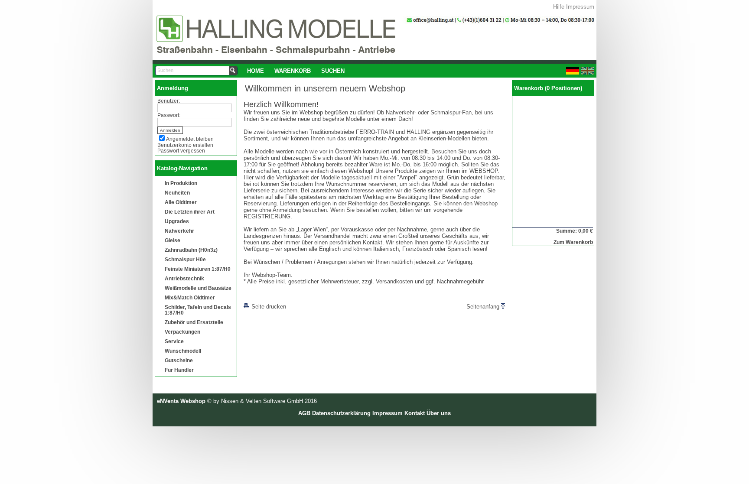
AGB (304, 413)
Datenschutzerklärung (341, 413)
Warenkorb (292, 71)
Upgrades (177, 221)
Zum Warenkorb (573, 242)
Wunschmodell (183, 351)
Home (255, 71)
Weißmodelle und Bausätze (198, 288)
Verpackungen (182, 332)
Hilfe (558, 6)
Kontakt (414, 413)
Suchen (333, 71)
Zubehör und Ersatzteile (194, 322)
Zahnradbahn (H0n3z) (191, 250)
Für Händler (179, 370)
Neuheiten (177, 192)
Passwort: (168, 115)
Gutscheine (179, 360)
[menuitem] (255, 71)
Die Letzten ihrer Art (190, 211)
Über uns (439, 413)
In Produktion (181, 183)
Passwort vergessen (181, 150)
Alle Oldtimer (181, 202)
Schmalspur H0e (185, 259)
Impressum (580, 6)
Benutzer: (168, 101)
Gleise (172, 240)
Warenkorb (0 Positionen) (548, 88)
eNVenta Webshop (181, 401)
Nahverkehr (179, 231)
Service (174, 341)
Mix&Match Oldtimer (190, 297)
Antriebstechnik (184, 278)
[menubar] (296, 71)
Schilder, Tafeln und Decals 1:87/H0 (198, 309)
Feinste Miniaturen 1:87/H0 (198, 269)
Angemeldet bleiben (190, 139)
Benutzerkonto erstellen (185, 145)
